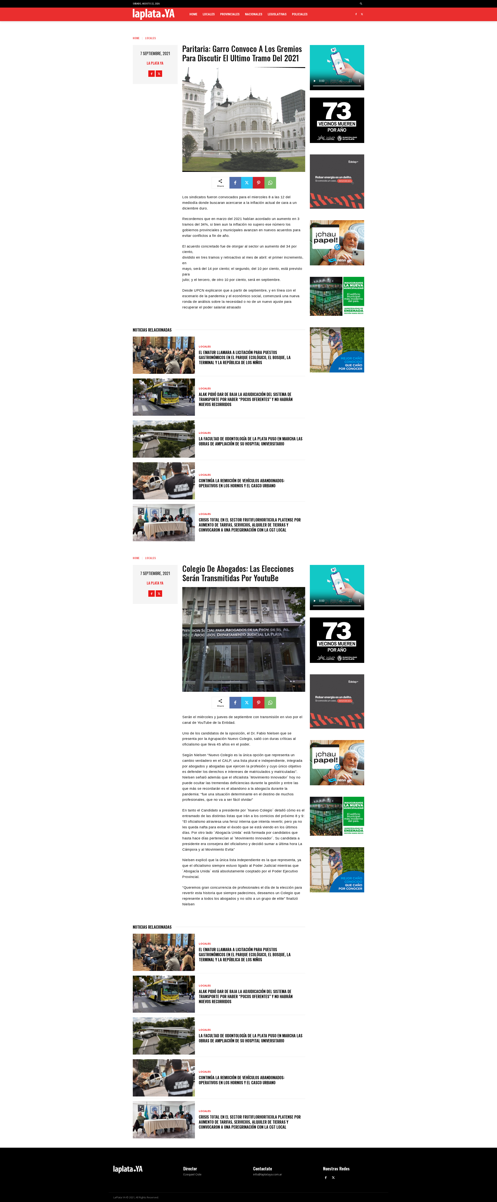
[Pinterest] (258, 183)
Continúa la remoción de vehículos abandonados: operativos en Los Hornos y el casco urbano (241, 483)
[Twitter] (362, 14)
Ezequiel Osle (192, 1174)
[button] (361, 4)
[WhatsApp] (270, 183)
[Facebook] (356, 14)
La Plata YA (155, 63)
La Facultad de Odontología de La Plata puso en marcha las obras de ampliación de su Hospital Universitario (250, 441)
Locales (150, 38)
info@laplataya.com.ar (267, 1174)
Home (136, 38)
